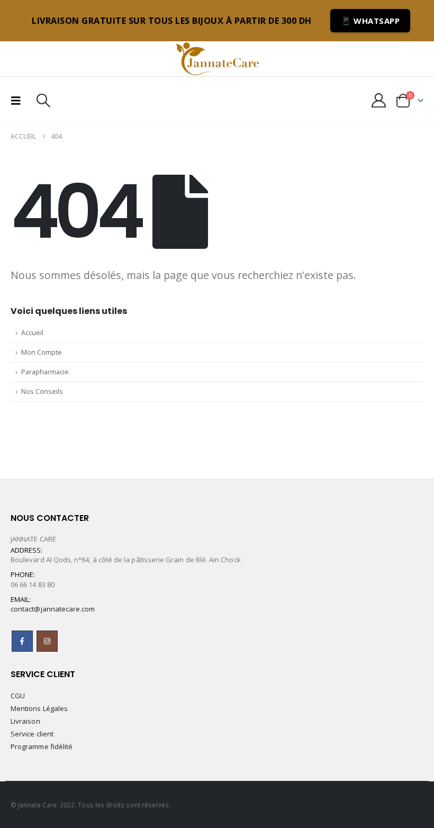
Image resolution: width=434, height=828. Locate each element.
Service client (32, 734)
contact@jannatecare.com (53, 609)
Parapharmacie (45, 371)
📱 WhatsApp (370, 20)
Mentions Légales (39, 708)
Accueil (32, 332)
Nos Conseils (42, 391)
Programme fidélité (42, 746)
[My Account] (378, 100)
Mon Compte (41, 352)
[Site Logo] (217, 58)
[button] (19, 101)
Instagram (47, 641)
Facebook (22, 641)
